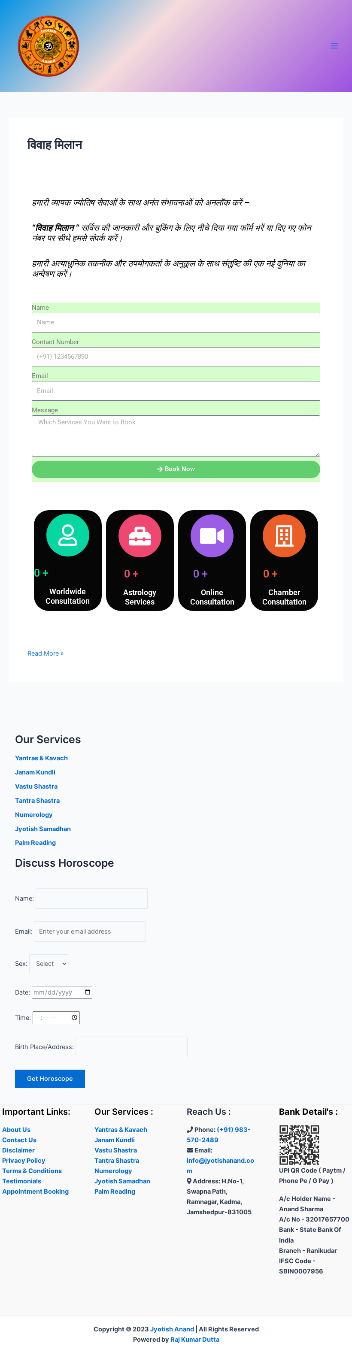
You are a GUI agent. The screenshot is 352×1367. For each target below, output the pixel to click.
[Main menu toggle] (334, 46)
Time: (23, 1018)
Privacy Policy (24, 1160)
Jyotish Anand (172, 1329)
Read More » (45, 652)
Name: (24, 898)
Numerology (34, 815)
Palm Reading (35, 843)
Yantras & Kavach (41, 758)
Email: (23, 931)
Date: (22, 992)
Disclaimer (18, 1150)
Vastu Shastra (36, 786)
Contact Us (19, 1140)
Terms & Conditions (32, 1171)
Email (40, 376)
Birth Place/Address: (44, 1047)
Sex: (21, 964)
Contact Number (55, 342)
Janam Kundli (35, 772)
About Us (16, 1130)
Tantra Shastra (37, 800)
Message (45, 410)
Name (40, 308)
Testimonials (21, 1181)
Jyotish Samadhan (43, 829)
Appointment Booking (35, 1191)
